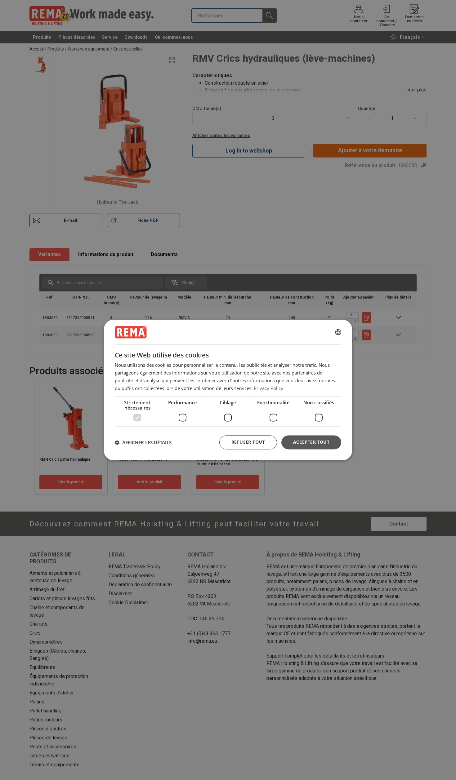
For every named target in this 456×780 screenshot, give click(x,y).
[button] (143, 442)
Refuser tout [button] (248, 442)
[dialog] (228, 390)
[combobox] (338, 332)
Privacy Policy (268, 388)
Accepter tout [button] (311, 442)
